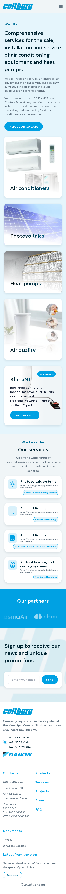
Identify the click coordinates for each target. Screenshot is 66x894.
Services (42, 782)
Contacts (10, 773)
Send (50, 679)
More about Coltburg (23, 126)
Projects (42, 791)
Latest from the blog (20, 854)
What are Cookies (25, 845)
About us (42, 800)
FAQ (38, 809)
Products (42, 773)
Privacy (12, 839)
